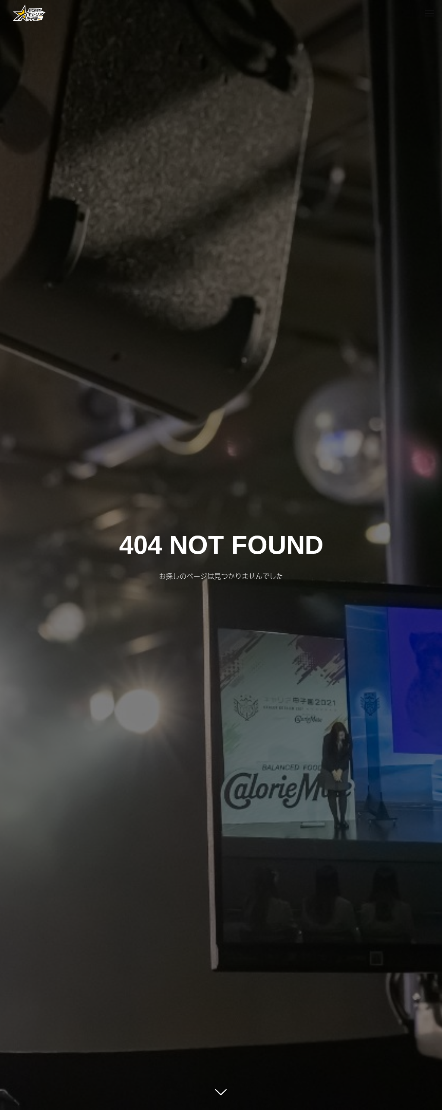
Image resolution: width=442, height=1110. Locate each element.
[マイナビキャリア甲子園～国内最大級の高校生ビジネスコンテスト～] (29, 13)
